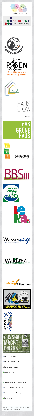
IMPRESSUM (8, 409)
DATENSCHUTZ (18, 409)
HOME (29, 407)
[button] (17, 24)
